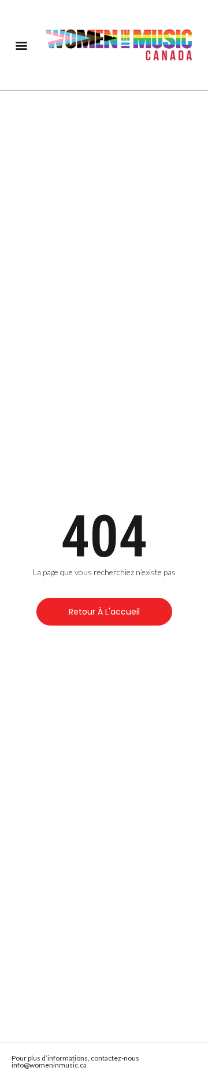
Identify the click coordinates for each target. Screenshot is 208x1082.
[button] (21, 44)
